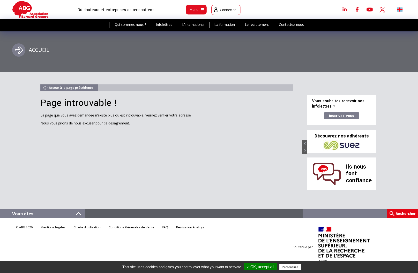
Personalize (290, 267)
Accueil (39, 50)
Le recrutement (257, 24)
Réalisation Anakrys (190, 227)
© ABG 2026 (24, 227)
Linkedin (344, 9)
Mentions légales (53, 227)
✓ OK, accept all (260, 267)
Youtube (370, 9)
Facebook (357, 9)
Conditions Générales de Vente (131, 227)
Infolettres (164, 24)
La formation (224, 24)
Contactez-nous (291, 24)
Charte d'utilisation (87, 227)
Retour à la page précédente (71, 87)
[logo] (30, 10)
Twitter (382, 9)
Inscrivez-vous (341, 115)
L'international (193, 24)
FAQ (165, 227)
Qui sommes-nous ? (130, 24)
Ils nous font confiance (359, 173)
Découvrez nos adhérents (341, 136)
